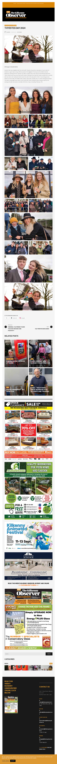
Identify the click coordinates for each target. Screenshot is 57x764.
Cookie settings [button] (5, 760)
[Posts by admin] (5, 32)
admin (8, 32)
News (15, 25)
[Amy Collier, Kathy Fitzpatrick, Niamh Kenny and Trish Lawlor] (26, 100)
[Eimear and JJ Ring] (26, 227)
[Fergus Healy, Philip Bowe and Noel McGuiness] (38, 163)
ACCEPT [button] (13, 760)
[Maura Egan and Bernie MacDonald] (14, 163)
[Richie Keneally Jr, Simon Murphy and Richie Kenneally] (14, 248)
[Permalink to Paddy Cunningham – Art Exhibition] (46, 667)
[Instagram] (27, 6)
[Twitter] (29, 6)
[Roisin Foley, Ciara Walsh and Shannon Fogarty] (26, 184)
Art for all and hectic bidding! (28, 4)
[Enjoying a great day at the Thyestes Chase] (26, 142)
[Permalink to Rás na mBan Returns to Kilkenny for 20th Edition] (35, 667)
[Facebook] (25, 6)
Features (6, 25)
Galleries (11, 25)
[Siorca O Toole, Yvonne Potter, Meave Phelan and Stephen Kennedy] (38, 205)
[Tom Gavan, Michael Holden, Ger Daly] (38, 248)
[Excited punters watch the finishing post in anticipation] (14, 205)
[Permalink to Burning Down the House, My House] (17, 667)
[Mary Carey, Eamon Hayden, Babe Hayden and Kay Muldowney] (14, 121)
